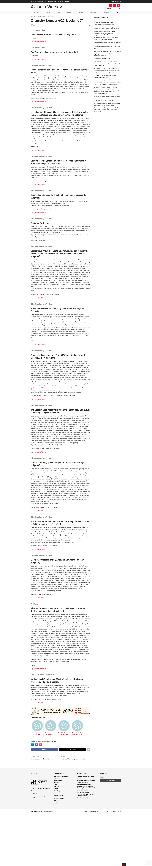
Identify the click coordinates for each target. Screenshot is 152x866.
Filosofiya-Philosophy (82, 797)
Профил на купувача (116, 811)
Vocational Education (82, 790)
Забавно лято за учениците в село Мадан (105, 73)
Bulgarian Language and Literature (86, 780)
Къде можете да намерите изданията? (61, 777)
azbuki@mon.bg (35, 797)
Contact (81, 12)
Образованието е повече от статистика (105, 61)
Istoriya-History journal (83, 792)
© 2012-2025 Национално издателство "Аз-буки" (42, 811)
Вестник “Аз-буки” (59, 798)
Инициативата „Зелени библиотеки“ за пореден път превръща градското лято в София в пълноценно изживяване (107, 91)
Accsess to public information (91, 811)
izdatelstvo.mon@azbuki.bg (38, 796)
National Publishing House (38, 1)
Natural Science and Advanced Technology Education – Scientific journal (87, 787)
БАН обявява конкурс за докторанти (104, 100)
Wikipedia (68, 1)
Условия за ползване (104, 811)
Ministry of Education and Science (55, 1)
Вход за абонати (58, 780)
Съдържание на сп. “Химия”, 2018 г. (49, 16)
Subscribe (106, 12)
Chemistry (38, 16)
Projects (56, 788)
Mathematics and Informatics (84, 784)
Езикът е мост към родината (102, 58)
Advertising (93, 12)
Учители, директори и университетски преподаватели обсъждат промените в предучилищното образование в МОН (104, 33)
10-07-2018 (40, 25)
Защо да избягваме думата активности (105, 80)
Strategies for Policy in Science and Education (86, 777)
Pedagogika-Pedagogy (82, 782)
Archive (69, 12)
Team (58, 12)
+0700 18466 (34, 793)
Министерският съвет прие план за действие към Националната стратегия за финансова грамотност (106, 109)
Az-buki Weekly (46, 6)
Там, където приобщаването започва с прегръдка (107, 51)
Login (112, 1)
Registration (118, 1)
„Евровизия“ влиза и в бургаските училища (105, 87)
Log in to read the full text (38, 41)
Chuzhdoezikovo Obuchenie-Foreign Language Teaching (86, 795)
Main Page (36, 12)
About (48, 12)
